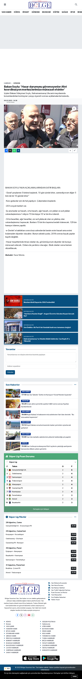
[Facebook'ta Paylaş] (6, 150)
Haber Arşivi (55, 599)
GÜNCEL (25, 443)
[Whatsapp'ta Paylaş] (14, 150)
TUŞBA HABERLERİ (48, 638)
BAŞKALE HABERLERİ (13, 643)
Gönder (10, 372)
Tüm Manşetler (56, 595)
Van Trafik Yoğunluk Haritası (60, 590)
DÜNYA (17, 12)
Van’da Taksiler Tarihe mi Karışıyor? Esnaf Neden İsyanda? (47, 395)
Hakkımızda (46, 624)
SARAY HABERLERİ (12, 652)
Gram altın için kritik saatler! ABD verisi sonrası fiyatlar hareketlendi (45, 405)
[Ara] (76, 4)
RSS (8, 668)
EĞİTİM (56, 12)
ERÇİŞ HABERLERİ (48, 640)
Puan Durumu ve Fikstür (59, 592)
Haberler (7, 83)
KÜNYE (8, 621)
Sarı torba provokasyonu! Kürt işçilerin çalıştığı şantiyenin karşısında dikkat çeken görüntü (46, 447)
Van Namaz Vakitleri (58, 588)
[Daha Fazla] (18, 150)
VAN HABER (6, 12)
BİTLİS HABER (10, 631)
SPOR (72, 12)
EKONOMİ (46, 12)
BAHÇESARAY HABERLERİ (14, 645)
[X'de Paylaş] (10, 150)
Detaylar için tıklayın (41, 509)
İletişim (8, 624)
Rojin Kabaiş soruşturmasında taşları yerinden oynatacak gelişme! (46, 426)
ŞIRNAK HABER (11, 636)
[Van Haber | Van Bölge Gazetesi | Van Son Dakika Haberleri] (40, 4)
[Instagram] (25, 615)
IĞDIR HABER (46, 631)
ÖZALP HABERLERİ (48, 643)
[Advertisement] (43, 65)
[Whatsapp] (33, 615)
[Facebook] (17, 615)
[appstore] (31, 658)
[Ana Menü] (5, 5)
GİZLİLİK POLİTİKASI (48, 621)
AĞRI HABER (46, 626)
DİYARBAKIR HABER (12, 633)
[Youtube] (29, 615)
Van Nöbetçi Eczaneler (59, 583)
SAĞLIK (65, 12)
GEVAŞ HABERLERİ (48, 648)
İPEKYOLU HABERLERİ (13, 638)
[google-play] (50, 658)
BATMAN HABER (48, 629)
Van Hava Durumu (57, 585)
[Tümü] (75, 385)
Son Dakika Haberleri (58, 597)
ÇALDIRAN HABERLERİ (49, 645)
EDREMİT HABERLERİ (13, 640)
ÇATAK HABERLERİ (12, 648)
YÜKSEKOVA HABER (49, 636)
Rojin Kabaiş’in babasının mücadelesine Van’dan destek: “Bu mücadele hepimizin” (47, 416)
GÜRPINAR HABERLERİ (13, 650)
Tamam (74, 676)
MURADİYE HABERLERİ (49, 650)
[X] (21, 615)
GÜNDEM (36, 12)
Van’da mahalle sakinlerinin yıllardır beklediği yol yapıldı (46, 437)
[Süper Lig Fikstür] (75, 517)
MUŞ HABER (46, 633)
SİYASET (25, 12)
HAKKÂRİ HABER (11, 629)
